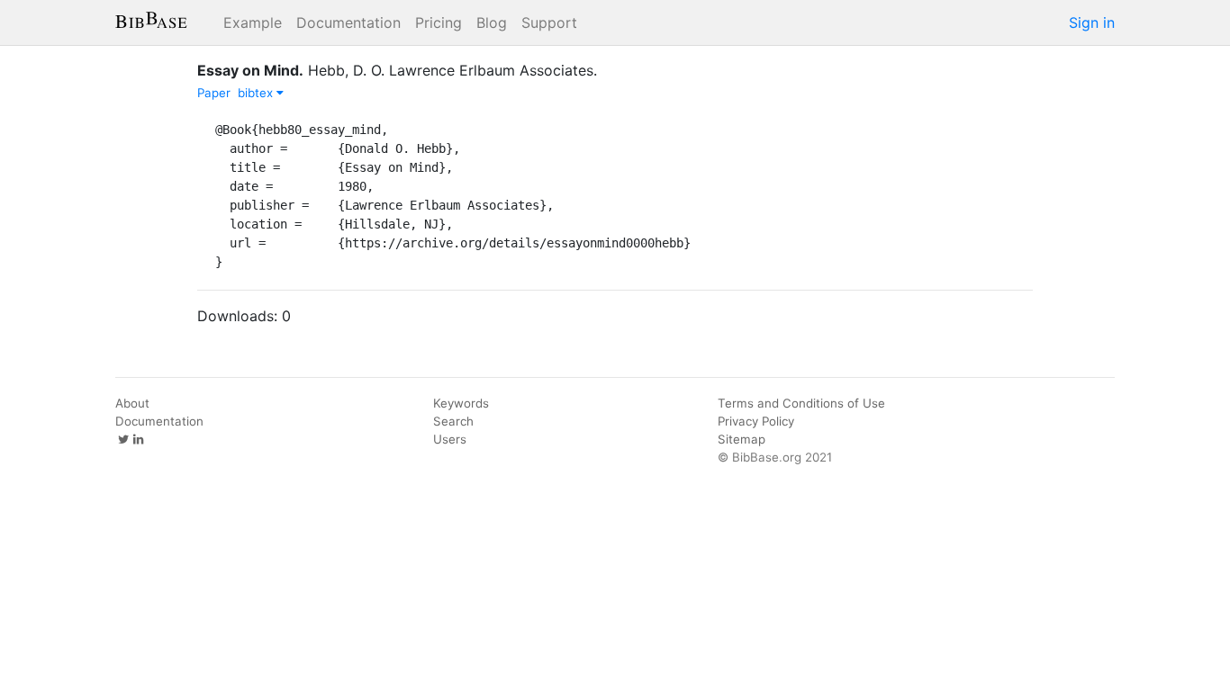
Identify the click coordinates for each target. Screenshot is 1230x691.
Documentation (348, 22)
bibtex (257, 92)
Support (549, 22)
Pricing (438, 22)
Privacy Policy (756, 421)
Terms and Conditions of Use (801, 403)
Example (252, 22)
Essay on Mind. (250, 70)
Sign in (1092, 22)
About (132, 403)
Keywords (461, 403)
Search (453, 421)
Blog (491, 22)
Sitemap (741, 439)
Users (449, 439)
